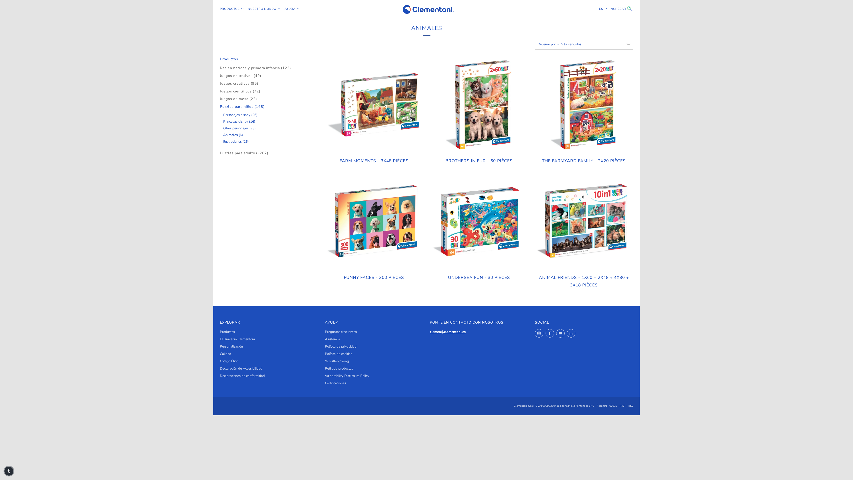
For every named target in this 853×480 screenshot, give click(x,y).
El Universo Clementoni (237, 339)
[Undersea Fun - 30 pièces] (479, 222)
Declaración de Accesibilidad (241, 368)
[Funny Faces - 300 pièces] (374, 222)
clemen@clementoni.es (448, 332)
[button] (9, 471)
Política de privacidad (341, 346)
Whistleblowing (337, 361)
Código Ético (229, 361)
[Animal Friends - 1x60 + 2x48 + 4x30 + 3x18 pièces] (584, 222)
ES (601, 9)
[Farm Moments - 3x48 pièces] (374, 105)
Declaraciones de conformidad (242, 376)
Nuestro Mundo (262, 9)
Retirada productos (339, 368)
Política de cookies (338, 354)
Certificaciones (335, 383)
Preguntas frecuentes (341, 332)
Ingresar (613, 9)
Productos (230, 9)
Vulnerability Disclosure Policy (347, 376)
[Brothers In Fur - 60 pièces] (479, 105)
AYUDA (290, 9)
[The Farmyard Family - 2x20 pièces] (584, 105)
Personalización (231, 346)
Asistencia (332, 339)
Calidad (225, 354)
